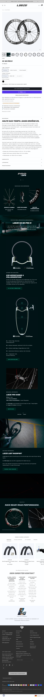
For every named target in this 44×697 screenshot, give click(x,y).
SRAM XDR (12, 76)
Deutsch (39, 695)
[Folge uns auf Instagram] (6, 665)
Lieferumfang (5, 162)
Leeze (3, 58)
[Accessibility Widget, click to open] (4, 695)
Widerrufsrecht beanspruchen (17, 673)
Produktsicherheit (6, 165)
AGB (17, 639)
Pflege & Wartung (18, 539)
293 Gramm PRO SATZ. (22, 209)
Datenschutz (19, 641)
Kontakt (18, 632)
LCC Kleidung (28, 539)
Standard (5, 70)
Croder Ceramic (13, 70)
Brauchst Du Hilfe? (6, 111)
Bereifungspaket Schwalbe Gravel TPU (9, 562)
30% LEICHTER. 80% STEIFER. (9, 210)
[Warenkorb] (41, 5)
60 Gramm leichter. (34, 210)
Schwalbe (10, 559)
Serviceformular (33, 632)
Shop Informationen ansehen (7, 100)
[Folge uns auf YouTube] (9, 665)
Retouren (32, 643)
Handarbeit (34, 618)
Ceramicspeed (22, 70)
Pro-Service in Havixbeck (9, 108)
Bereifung (9, 539)
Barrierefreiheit (19, 646)
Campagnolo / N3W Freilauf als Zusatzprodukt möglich (14, 84)
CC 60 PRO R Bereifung (14, 288)
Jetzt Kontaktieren (12, 600)
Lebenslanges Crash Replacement (11, 107)
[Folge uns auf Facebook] (3, 665)
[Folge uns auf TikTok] (12, 665)
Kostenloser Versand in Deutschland (12, 105)
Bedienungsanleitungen (35, 637)
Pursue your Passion (10, 469)
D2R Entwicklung (13, 359)
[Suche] (4, 5)
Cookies (18, 648)
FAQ (31, 639)
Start (3, 9)
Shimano (5, 76)
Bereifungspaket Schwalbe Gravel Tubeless (26, 562)
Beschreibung (5, 118)
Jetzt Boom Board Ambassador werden (25, 1)
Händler (32, 641)
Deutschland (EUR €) (7, 678)
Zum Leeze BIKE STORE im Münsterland (22, 599)
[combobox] (38, 696)
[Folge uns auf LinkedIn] (3, 668)
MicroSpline (19, 76)
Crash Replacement (34, 635)
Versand (18, 635)
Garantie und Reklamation (33, 647)
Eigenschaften (5, 159)
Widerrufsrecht (19, 643)
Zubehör (35, 539)
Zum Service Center (32, 601)
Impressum (18, 637)
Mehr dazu (11, 409)
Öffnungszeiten (5, 642)
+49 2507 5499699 (8, 632)
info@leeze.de (9, 634)
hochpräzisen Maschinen (20, 620)
